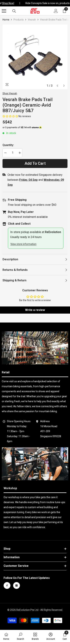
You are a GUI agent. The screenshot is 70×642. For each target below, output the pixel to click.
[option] (35, 56)
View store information (23, 244)
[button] (57, 86)
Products (18, 19)
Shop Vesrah (10, 93)
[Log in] (56, 11)
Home (6, 19)
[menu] (4, 11)
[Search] (14, 11)
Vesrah (32, 19)
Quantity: (8, 145)
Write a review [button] (35, 310)
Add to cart (35, 163)
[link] (35, 347)
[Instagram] (16, 585)
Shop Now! (7, 3)
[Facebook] (7, 585)
